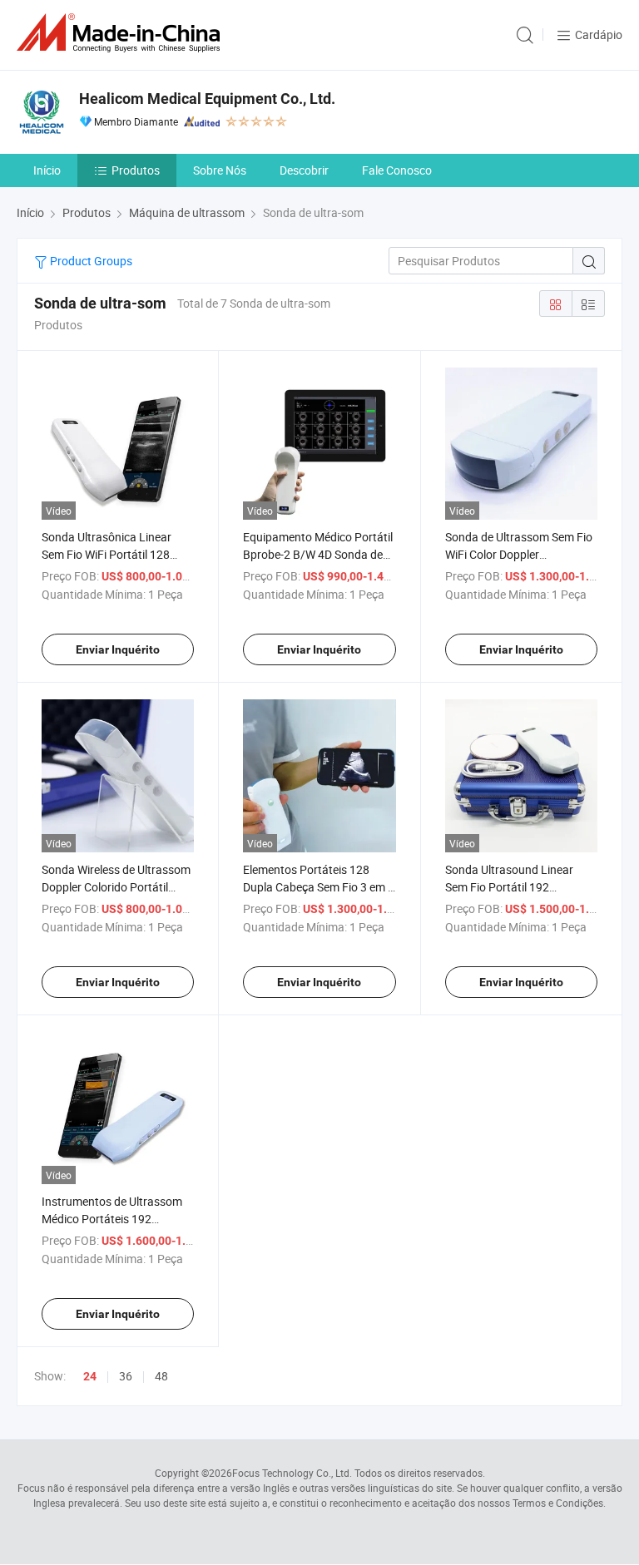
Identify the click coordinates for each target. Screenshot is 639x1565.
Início (47, 170)
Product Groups (89, 261)
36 (125, 1376)
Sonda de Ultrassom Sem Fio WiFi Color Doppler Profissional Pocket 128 (518, 554)
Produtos (135, 170)
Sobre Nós (219, 170)
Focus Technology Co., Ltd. (292, 1472)
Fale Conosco (397, 170)
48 (161, 1376)
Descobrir (304, 170)
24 (90, 1376)
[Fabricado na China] (121, 32)
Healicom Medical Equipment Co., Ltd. (207, 98)
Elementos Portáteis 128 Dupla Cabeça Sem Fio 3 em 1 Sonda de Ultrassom (318, 886)
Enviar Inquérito (118, 649)
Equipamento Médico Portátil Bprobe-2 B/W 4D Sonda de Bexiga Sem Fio (318, 554)
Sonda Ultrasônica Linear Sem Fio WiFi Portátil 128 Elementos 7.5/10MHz (106, 554)
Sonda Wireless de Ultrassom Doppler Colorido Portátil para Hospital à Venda (116, 886)
